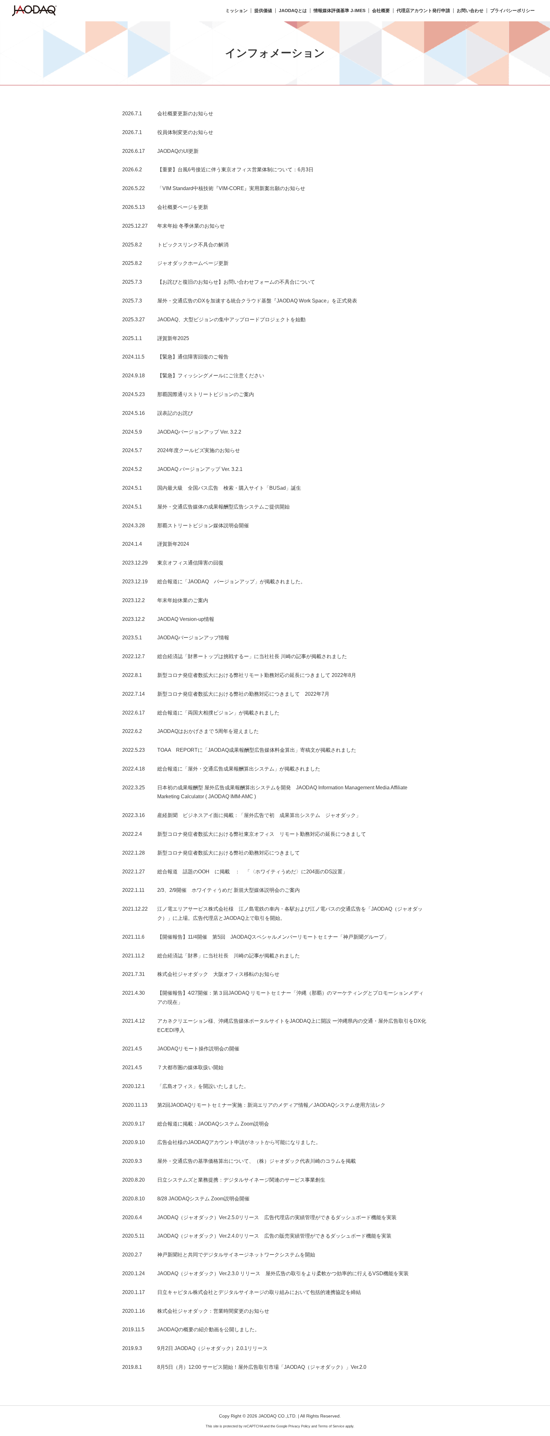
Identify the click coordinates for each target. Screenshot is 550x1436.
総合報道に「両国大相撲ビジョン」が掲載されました (221, 712)
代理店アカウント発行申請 (423, 10)
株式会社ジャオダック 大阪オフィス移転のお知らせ (218, 974)
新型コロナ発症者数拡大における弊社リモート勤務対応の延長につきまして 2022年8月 (256, 675)
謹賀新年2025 (173, 338)
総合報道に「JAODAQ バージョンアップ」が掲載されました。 (231, 581)
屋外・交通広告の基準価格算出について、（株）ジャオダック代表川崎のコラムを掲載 (256, 1161)
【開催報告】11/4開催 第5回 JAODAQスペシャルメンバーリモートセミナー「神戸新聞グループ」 (273, 937)
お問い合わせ (470, 10)
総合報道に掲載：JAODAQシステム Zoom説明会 (213, 1124)
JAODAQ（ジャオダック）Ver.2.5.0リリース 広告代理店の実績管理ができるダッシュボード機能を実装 (277, 1217)
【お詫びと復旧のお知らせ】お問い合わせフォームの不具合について (236, 282)
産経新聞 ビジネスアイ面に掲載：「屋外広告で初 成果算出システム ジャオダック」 (259, 815)
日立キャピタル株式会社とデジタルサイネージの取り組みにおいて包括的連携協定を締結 (259, 1292)
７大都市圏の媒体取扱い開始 (190, 1067)
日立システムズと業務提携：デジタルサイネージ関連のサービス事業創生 (241, 1180)
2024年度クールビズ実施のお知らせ (198, 450)
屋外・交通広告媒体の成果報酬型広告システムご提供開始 (223, 506)
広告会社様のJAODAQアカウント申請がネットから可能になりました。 (239, 1142)
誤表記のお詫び (175, 413)
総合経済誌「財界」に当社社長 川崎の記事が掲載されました (228, 955)
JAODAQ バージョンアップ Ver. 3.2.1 (200, 469)
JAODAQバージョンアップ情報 (193, 637)
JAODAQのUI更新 (178, 151)
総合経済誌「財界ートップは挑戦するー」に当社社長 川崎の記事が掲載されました (252, 656)
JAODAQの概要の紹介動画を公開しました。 (208, 1329)
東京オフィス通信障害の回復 (190, 562)
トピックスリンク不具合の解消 (193, 244)
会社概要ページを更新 (182, 207)
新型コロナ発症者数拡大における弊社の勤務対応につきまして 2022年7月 (243, 694)
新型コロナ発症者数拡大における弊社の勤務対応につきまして (228, 853)
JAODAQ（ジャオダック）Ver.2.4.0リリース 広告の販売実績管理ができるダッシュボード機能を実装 (274, 1236)
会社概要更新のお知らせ (185, 113)
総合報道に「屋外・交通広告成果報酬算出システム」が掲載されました (241, 768)
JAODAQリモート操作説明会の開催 (198, 1048)
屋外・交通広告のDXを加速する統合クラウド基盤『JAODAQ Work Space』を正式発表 (257, 300)
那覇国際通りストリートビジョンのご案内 (205, 394)
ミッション (236, 10)
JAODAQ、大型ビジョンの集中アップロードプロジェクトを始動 (231, 319)
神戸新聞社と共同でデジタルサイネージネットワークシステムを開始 (236, 1254)
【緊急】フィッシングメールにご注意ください (210, 375)
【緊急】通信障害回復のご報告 (193, 356)
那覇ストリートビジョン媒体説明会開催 (203, 525)
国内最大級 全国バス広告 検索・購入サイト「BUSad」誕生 (229, 488)
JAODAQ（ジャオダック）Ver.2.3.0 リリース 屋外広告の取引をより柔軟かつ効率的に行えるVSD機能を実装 (283, 1273)
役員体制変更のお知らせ (185, 132)
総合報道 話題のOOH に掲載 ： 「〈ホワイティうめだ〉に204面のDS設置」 (252, 871)
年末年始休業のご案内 (182, 600)
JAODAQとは (293, 10)
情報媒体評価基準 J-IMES (339, 10)
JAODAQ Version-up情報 (185, 619)
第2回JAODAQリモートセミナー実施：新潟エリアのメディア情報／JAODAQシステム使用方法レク (271, 1105)
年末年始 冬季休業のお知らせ (191, 226)
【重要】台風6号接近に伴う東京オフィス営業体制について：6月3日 (235, 169)
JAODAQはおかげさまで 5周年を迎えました (208, 731)
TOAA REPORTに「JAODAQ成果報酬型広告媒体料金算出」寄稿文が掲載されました (256, 750)
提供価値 (263, 10)
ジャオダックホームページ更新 (193, 263)
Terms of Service (331, 1426)
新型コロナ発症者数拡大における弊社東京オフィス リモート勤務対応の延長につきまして (261, 834)
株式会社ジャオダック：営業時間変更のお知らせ (213, 1311)
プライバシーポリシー (512, 10)
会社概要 (381, 10)
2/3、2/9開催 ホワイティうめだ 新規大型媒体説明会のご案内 (228, 890)
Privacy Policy (299, 1426)
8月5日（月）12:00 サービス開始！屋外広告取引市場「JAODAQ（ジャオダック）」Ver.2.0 (261, 1367)
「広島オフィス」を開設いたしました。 (203, 1086)
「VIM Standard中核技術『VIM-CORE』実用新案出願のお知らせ (231, 188)
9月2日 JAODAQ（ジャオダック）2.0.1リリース (212, 1348)
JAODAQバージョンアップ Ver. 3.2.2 (199, 432)
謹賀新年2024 (173, 544)
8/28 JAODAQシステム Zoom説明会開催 (203, 1198)
